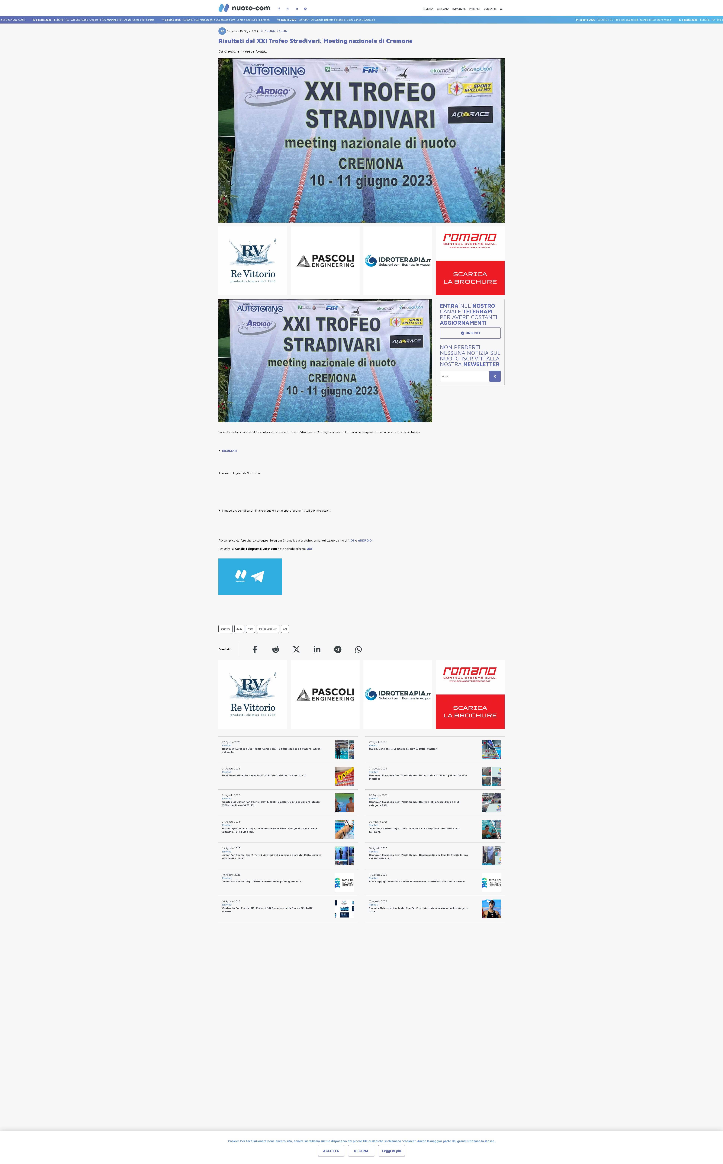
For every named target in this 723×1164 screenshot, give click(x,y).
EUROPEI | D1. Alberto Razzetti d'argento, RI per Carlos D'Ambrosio (271, 19)
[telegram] (337, 649)
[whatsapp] (358, 649)
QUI (310, 548)
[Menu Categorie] (501, 7)
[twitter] (296, 649)
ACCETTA (331, 1151)
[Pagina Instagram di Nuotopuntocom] (288, 7)
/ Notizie (269, 31)
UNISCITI (472, 333)
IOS (352, 540)
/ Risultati (282, 31)
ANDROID (365, 540)
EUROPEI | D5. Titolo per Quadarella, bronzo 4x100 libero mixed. (569, 19)
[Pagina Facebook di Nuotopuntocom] (279, 7)
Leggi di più (391, 1151)
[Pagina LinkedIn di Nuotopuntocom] (296, 7)
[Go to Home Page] (261, 31)
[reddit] (275, 649)
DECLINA (361, 1151)
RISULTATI (229, 450)
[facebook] (254, 649)
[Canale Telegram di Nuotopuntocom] (305, 7)
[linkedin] (317, 649)
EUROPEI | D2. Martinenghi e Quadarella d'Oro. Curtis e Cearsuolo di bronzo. (161, 19)
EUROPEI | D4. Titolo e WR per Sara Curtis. (658, 19)
